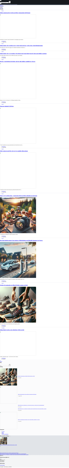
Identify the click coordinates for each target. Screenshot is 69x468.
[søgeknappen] (10, 365)
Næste (1, 361)
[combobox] (4, 365)
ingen (3, 10)
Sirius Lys (1, 5)
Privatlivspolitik (2, 465)
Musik (3, 433)
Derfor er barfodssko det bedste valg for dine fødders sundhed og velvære (17, 61)
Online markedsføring (5, 434)
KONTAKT (2, 6)
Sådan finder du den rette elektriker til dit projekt (12, 330)
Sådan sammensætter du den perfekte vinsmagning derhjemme (15, 12)
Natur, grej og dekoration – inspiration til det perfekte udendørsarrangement (18, 195)
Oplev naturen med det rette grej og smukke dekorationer (14, 151)
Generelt (3, 431)
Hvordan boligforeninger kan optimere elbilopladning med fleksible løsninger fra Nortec (21, 240)
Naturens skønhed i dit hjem (7, 106)
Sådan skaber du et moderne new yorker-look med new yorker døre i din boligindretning (21, 45)
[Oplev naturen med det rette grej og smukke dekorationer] (18, 188)
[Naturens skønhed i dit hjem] (18, 143)
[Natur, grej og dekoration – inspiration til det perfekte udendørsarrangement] (18, 232)
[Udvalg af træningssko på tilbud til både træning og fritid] (18, 322)
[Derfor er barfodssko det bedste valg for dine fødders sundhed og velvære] (18, 98)
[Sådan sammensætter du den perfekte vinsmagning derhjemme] (8, 403)
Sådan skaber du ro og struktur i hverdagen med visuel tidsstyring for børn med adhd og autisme (23, 53)
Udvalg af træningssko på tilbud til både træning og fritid (14, 285)
